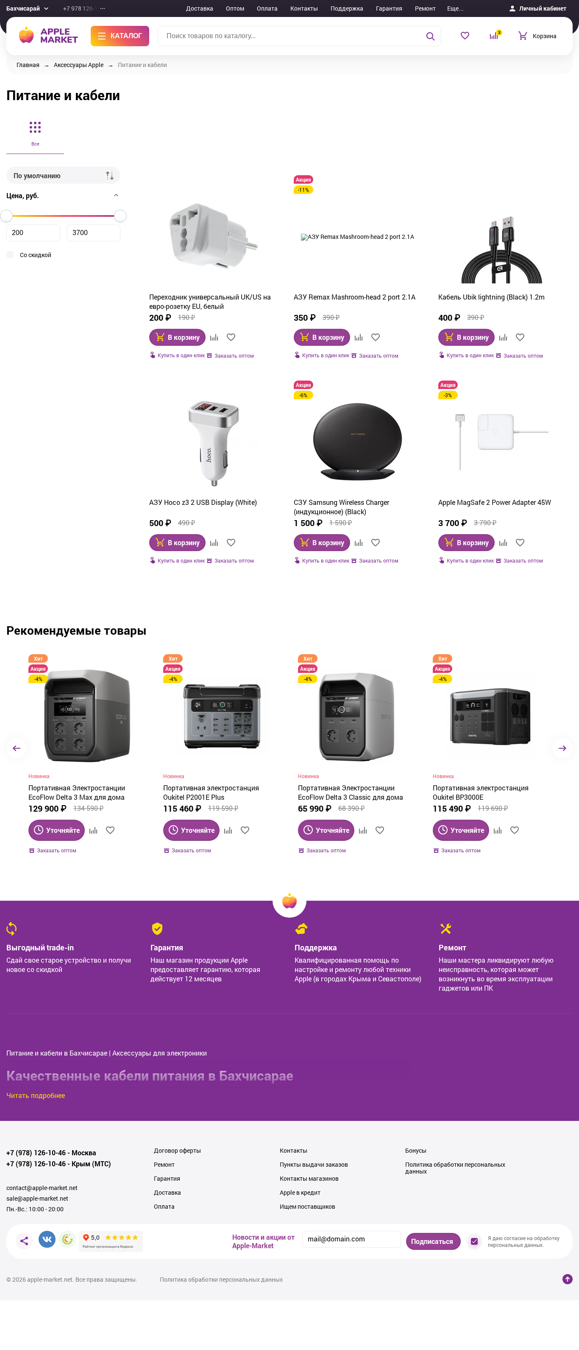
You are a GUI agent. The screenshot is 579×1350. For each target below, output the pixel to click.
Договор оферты (177, 1150)
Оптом (235, 8)
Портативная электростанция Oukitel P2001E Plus (211, 792)
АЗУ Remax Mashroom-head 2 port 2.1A (354, 296)
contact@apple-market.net (42, 1188)
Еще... (455, 8)
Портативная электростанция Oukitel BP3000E (481, 792)
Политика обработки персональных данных (455, 1168)
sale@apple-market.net (37, 1199)
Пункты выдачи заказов (314, 1164)
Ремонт (425, 8)
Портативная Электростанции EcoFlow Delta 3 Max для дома (76, 792)
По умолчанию (37, 175)
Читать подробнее (35, 1095)
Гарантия (389, 8)
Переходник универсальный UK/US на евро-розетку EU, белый (210, 301)
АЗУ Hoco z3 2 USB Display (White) (203, 502)
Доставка (199, 8)
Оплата (267, 8)
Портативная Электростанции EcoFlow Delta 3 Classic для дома (350, 792)
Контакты (304, 8)
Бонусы (415, 1150)
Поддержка (347, 8)
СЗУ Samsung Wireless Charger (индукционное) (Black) (341, 507)
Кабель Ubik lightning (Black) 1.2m (491, 296)
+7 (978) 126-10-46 (36, 1152)
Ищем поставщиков (307, 1206)
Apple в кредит (300, 1192)
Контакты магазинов (309, 1178)
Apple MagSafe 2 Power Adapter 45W (494, 502)
